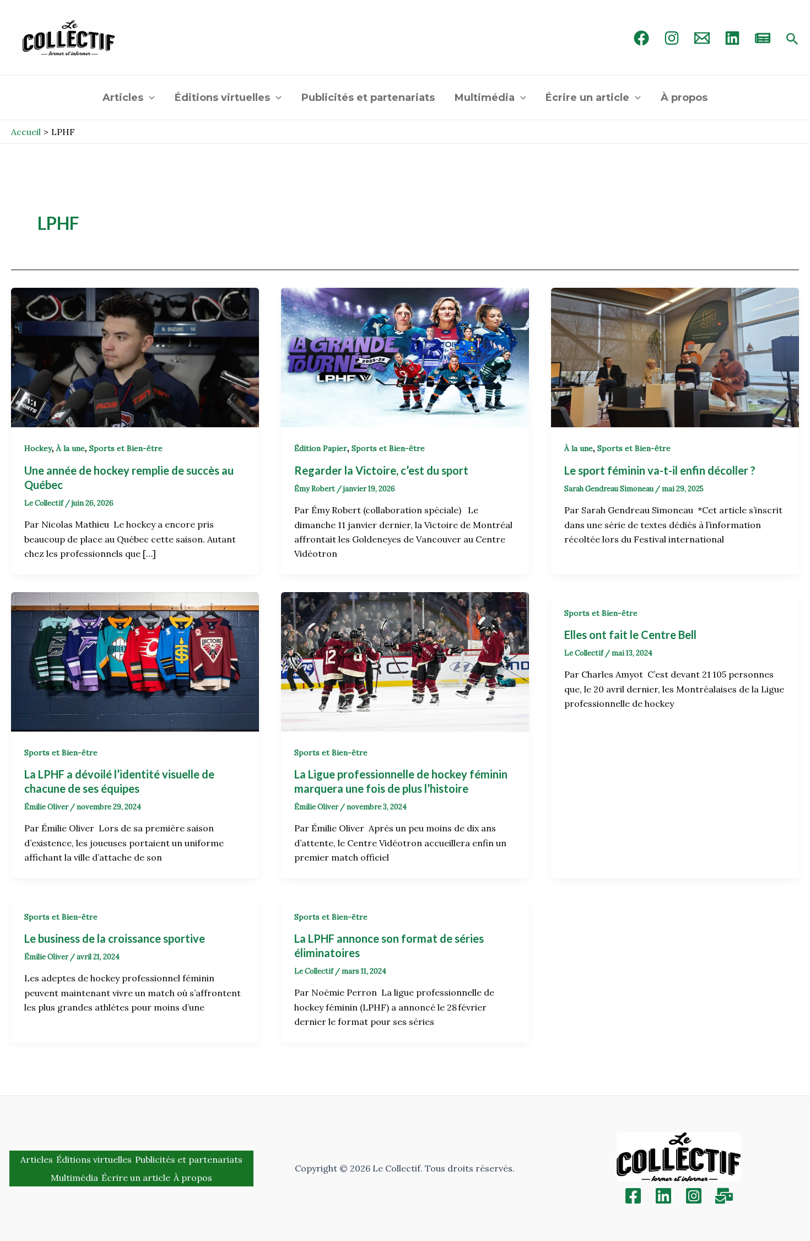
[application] (149, 98)
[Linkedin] (663, 1196)
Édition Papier (320, 448)
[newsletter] (762, 38)
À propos (684, 98)
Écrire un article (587, 98)
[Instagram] (671, 38)
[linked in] (732, 38)
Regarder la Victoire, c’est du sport (384, 470)
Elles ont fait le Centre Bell (631, 634)
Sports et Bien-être (126, 448)
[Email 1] (702, 38)
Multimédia (485, 98)
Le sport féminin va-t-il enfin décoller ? (661, 470)
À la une (70, 448)
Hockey (38, 448)
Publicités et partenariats (368, 98)
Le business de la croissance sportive (115, 938)
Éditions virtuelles (222, 98)
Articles (122, 98)
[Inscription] (724, 1196)
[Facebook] (641, 38)
